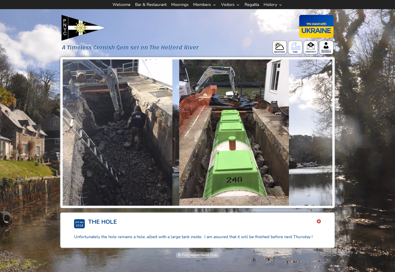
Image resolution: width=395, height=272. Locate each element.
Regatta (252, 4)
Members (202, 4)
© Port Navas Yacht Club (197, 255)
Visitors (228, 4)
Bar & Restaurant (151, 4)
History (270, 4)
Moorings (180, 4)
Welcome (121, 4)
